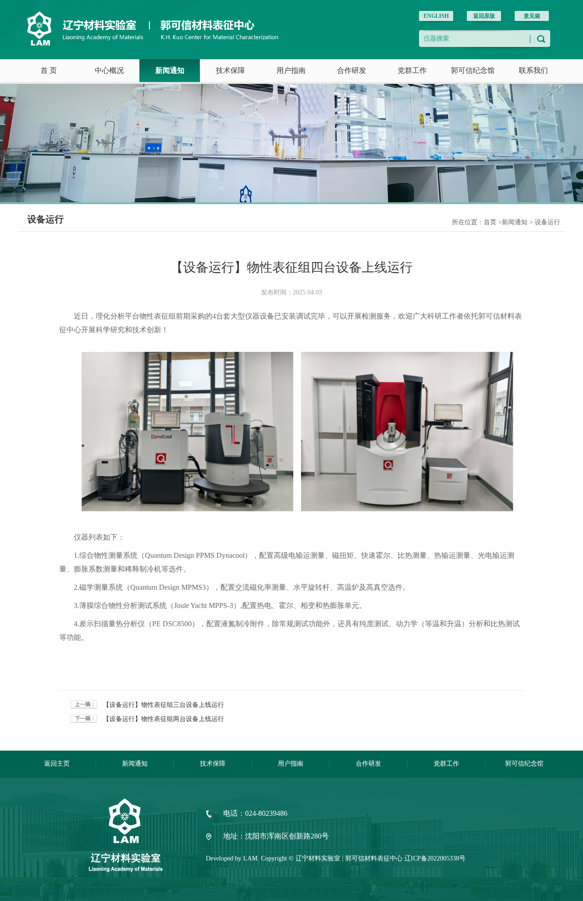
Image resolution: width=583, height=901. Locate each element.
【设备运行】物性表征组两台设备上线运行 (163, 719)
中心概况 (109, 70)
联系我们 (533, 70)
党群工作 (412, 70)
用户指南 (291, 70)
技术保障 (230, 70)
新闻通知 (169, 70)
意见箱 (532, 16)
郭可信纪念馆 (473, 70)
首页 (490, 222)
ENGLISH (436, 16)
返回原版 (484, 16)
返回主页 (57, 763)
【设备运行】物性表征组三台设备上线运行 (163, 704)
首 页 (49, 70)
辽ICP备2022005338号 (434, 858)
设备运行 (547, 222)
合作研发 (351, 70)
